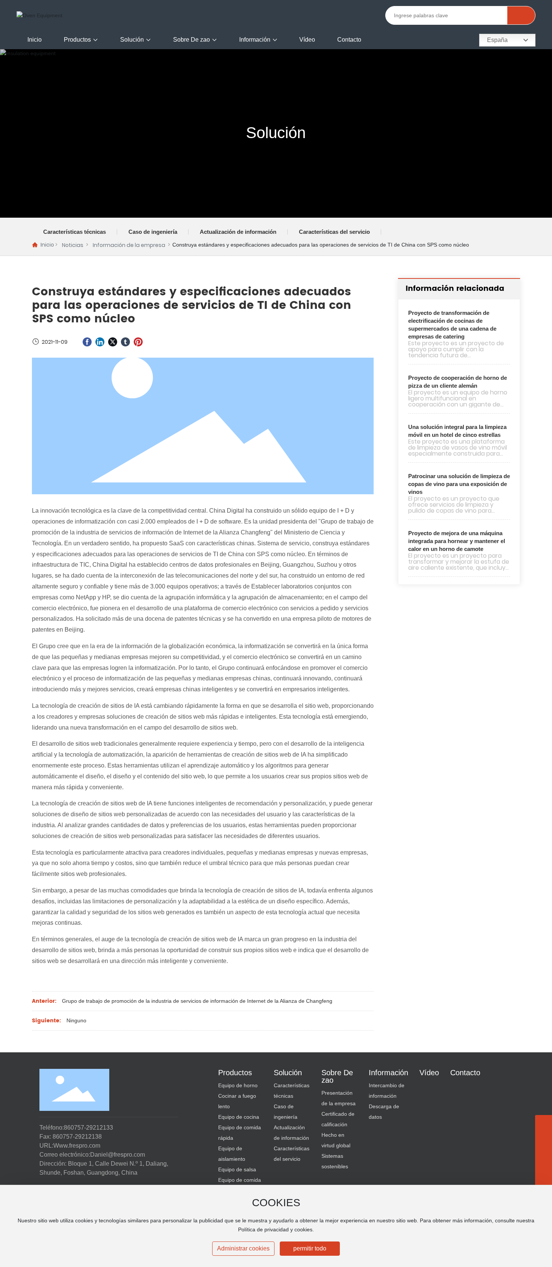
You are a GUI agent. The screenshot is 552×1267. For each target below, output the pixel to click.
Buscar (521, 15)
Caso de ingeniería (152, 232)
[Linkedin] (99, 341)
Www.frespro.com (76, 1145)
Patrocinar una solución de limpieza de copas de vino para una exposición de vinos (459, 484)
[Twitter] (112, 341)
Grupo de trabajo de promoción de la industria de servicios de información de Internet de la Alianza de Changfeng (197, 1001)
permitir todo (309, 1248)
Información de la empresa (129, 245)
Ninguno (76, 1020)
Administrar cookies (243, 1248)
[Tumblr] (125, 341)
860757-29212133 (88, 1127)
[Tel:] (543, 1157)
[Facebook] (87, 341)
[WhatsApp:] (543, 1140)
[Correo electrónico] (543, 1174)
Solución (276, 132)
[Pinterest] (138, 341)
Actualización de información (238, 232)
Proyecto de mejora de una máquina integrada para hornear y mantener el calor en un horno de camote (456, 541)
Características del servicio (334, 232)
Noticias (72, 245)
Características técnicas (74, 232)
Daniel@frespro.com (117, 1154)
